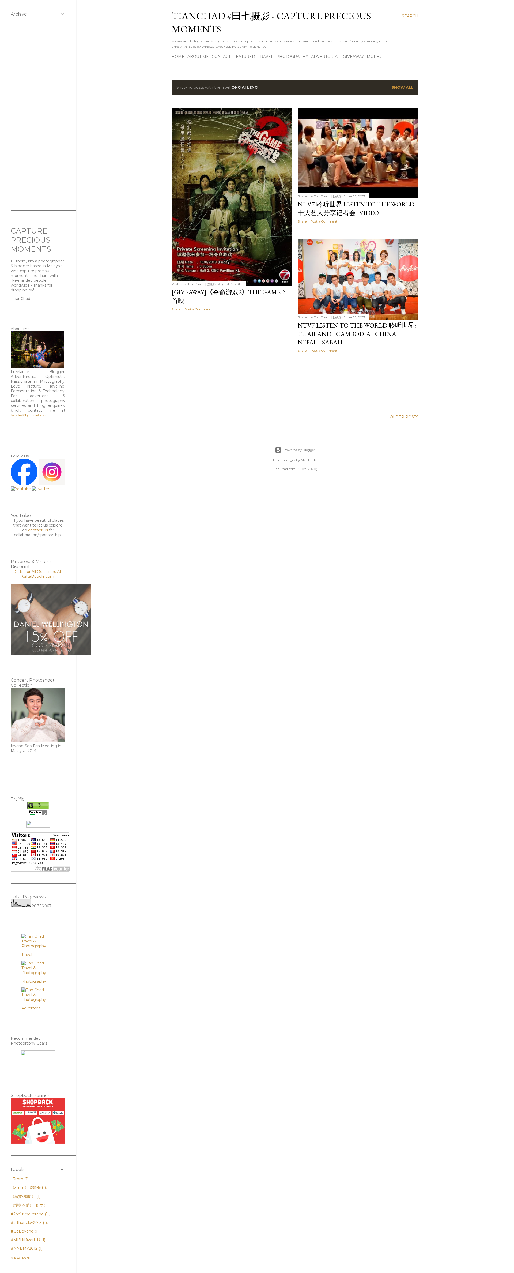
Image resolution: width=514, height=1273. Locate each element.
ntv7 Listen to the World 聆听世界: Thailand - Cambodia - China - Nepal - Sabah (357, 333)
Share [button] (176, 309)
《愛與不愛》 (24, 1205)
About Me (198, 56)
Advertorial (325, 56)
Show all (402, 87)
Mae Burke (309, 460)
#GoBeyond (24, 1231)
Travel (265, 56)
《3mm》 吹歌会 (28, 1187)
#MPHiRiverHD (27, 1239)
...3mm (19, 1179)
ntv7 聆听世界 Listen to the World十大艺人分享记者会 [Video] (356, 208)
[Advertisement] (232, 362)
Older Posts (404, 417)
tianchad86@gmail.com (29, 415)
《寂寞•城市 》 (25, 1196)
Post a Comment (197, 309)
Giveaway (353, 56)
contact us (38, 530)
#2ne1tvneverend (29, 1214)
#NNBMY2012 (26, 1248)
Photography (292, 56)
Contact (221, 56)
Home (178, 56)
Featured (244, 56)
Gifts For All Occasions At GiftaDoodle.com (38, 574)
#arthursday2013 (28, 1222)
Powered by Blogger (299, 450)
